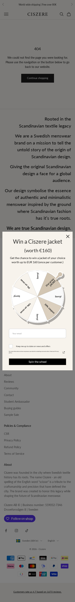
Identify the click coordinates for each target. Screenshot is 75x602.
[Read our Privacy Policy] (63, 352)
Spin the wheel (38, 361)
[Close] (68, 236)
